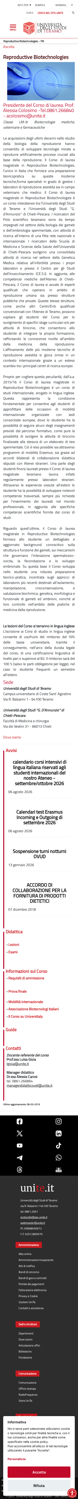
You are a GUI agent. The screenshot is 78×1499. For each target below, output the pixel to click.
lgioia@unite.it (18, 1063)
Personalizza (17, 1459)
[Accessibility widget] (72, 1493)
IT (72, 5)
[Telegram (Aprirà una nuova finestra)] (20, 1158)
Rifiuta (39, 1486)
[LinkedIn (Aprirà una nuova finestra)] (59, 1133)
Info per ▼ (25, 5)
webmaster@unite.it (32, 1223)
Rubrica (40, 5)
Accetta (39, 1472)
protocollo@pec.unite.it (33, 1217)
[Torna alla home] (45, 28)
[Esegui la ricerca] (73, 13)
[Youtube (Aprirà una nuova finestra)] (20, 1146)
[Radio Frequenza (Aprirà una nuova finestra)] (59, 1170)
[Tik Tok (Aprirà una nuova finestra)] (59, 1146)
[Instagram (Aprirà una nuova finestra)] (59, 1121)
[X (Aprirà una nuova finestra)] (20, 1133)
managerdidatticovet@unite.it (29, 1085)
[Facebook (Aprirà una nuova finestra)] (20, 1121)
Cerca (29, 13)
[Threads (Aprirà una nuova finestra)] (20, 1170)
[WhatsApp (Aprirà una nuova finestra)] (59, 1158)
